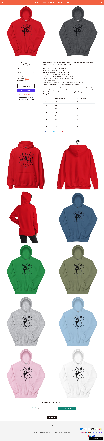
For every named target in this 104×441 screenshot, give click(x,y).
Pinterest (43, 425)
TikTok (79, 425)
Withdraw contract (96, 438)
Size (19, 72)
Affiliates (70, 425)
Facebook (33, 425)
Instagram (52, 425)
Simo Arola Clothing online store (52, 2)
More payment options (26, 94)
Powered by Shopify (64, 433)
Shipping (27, 78)
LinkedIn (61, 425)
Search (25, 425)
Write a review (67, 408)
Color (19, 68)
